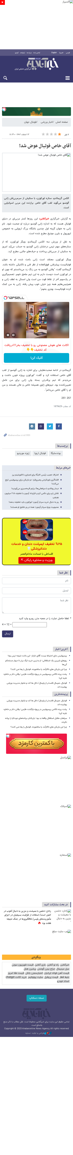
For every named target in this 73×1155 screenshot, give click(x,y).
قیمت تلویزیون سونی (22, 965)
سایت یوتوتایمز (35, 977)
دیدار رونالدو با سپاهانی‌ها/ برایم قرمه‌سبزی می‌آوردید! (35, 488)
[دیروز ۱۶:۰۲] (62, 915)
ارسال (8, 634)
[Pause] (7, 335)
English (54, 53)
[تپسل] (4, 109)
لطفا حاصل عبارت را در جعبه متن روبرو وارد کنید (45, 619)
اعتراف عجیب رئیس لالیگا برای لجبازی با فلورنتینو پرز (35, 475)
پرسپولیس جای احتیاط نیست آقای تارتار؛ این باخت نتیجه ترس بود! (37, 656)
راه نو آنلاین (53, 965)
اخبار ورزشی (47, 122)
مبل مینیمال (62, 969)
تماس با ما (36, 53)
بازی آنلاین (40, 965)
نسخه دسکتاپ (36, 998)
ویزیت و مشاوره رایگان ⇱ (37, 560)
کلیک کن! (36, 358)
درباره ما (29, 53)
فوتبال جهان (30, 122)
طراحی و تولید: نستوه (34, 1033)
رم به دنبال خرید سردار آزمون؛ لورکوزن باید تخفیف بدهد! (34, 502)
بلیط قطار (64, 977)
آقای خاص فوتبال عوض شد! (45, 146)
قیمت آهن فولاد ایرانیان (56, 973)
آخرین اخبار (61, 649)
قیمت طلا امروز (16, 973)
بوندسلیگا (56, 453)
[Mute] (13, 335)
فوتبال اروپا (40, 453)
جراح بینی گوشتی (46, 969)
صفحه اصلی (62, 122)
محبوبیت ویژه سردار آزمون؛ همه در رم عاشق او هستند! (34, 507)
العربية (61, 53)
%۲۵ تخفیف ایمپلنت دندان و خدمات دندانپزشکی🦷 (36, 546)
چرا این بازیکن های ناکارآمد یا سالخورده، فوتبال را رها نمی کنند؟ (39, 669)
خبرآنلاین (36, 64)
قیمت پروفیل (51, 977)
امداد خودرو (63, 981)
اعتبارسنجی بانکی (34, 973)
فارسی (68, 53)
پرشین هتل (30, 969)
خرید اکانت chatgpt (16, 977)
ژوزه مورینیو (23, 453)
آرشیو (16, 53)
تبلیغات (22, 53)
